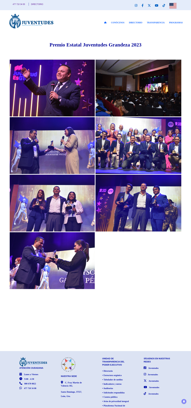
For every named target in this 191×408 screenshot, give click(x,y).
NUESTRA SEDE (69, 376)
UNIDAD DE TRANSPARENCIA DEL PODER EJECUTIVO (113, 361)
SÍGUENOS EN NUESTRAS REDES (157, 360)
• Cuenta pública (109, 397)
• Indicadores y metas (111, 384)
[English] (173, 5)
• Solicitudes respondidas (113, 393)
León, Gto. (66, 396)
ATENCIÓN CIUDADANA (31, 368)
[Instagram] (136, 5)
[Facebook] (142, 5)
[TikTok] (164, 5)
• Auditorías (107, 388)
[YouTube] (156, 5)
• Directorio (107, 371)
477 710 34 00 (19, 4)
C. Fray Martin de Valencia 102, (71, 384)
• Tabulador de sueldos (112, 380)
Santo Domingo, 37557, (71, 392)
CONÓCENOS (117, 23)
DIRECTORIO (37, 4)
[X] (149, 5)
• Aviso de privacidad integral (115, 401)
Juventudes (153, 368)
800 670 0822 (30, 384)
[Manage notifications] (184, 401)
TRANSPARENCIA (156, 23)
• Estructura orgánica (112, 375)
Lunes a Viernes (30, 374)
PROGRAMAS (176, 23)
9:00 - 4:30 (29, 379)
